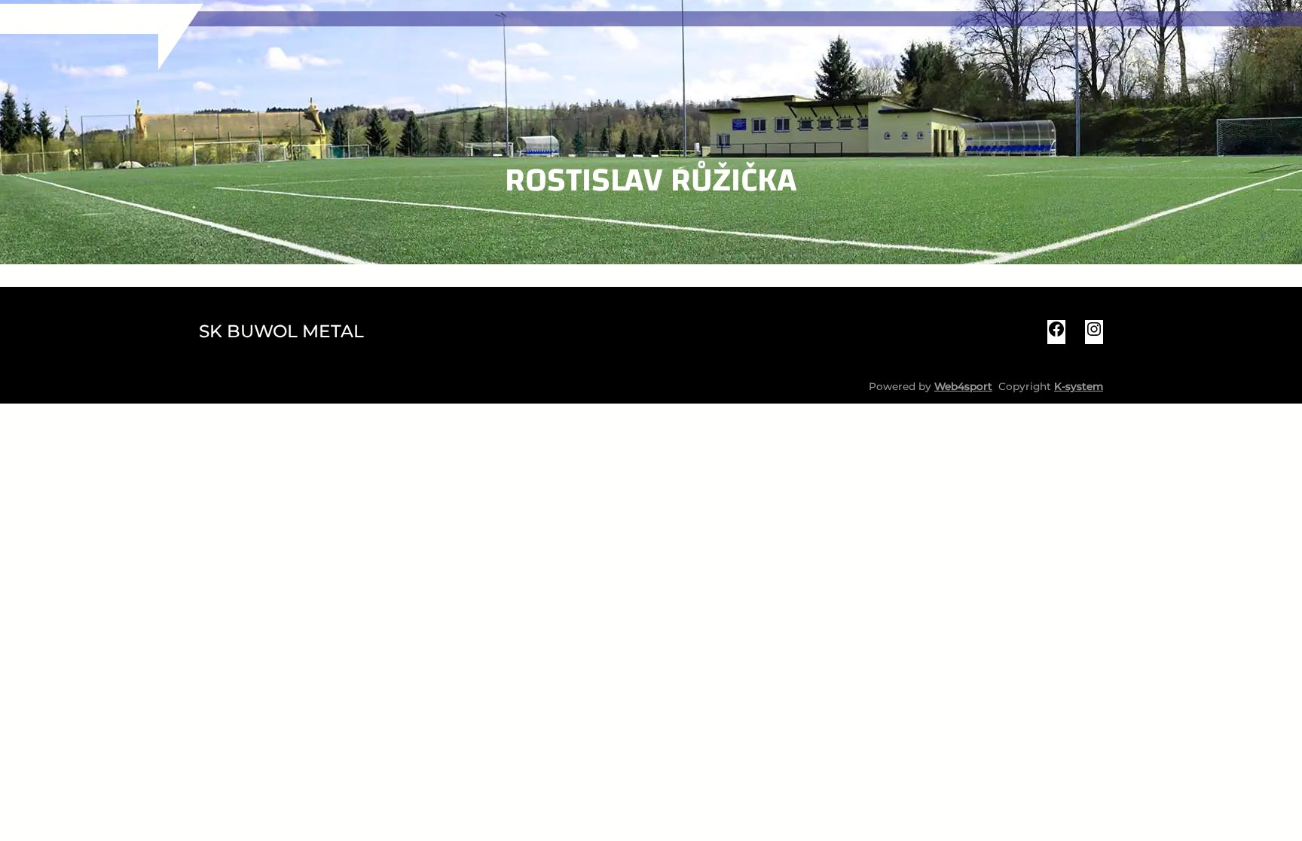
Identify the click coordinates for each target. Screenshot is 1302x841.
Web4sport (963, 386)
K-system (1078, 386)
